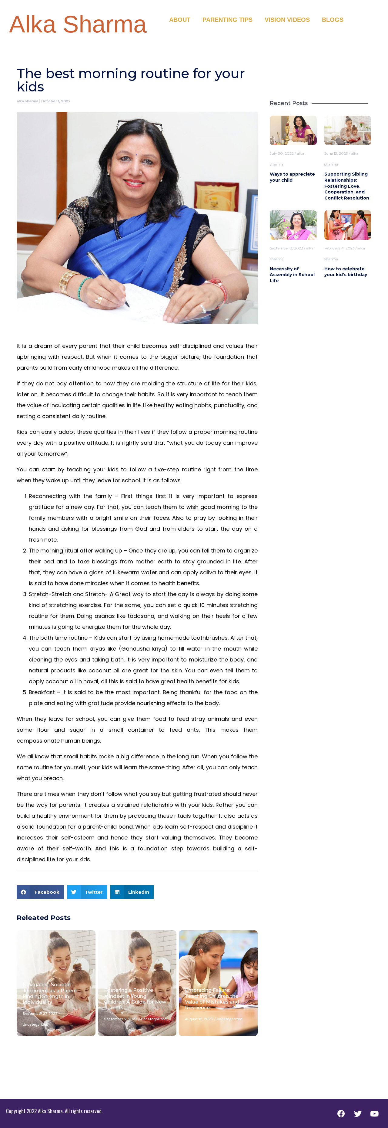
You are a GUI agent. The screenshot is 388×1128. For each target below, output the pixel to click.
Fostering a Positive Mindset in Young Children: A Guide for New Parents (135, 999)
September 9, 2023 (120, 1019)
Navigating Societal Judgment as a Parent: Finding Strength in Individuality (50, 993)
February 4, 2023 (339, 248)
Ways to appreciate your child (292, 177)
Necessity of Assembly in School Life (292, 274)
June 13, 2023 (336, 153)
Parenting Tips (227, 19)
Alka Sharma (78, 24)
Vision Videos (287, 19)
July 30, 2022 (282, 153)
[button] (40, 892)
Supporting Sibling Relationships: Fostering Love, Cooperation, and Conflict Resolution (346, 185)
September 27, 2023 (40, 1013)
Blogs (332, 19)
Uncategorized (35, 1024)
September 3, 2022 (286, 248)
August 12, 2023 (199, 1019)
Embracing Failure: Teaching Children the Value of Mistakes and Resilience (212, 999)
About (179, 19)
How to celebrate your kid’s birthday (345, 272)
